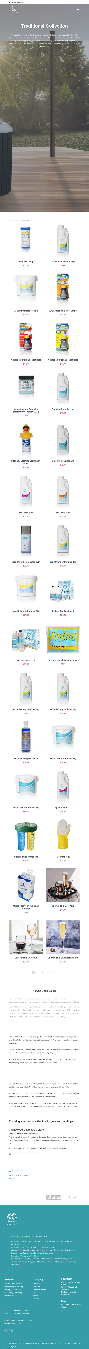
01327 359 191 (17, 1324)
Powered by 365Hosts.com (14, 1347)
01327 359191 (17, 2)
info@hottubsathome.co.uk (21, 1320)
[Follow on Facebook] (6, 1330)
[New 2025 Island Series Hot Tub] (19, 1170)
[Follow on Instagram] (11, 1330)
